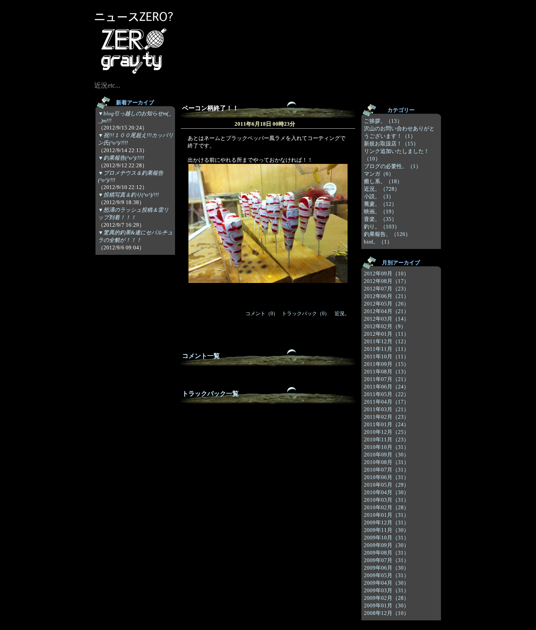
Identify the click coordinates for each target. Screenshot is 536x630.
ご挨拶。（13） (383, 121)
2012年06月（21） (386, 296)
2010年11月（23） (386, 439)
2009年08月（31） (386, 553)
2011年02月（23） (386, 417)
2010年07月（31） (386, 470)
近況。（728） (382, 189)
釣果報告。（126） (387, 234)
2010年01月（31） (386, 515)
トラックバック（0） (306, 313)
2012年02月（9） (385, 326)
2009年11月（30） (386, 530)
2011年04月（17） (386, 402)
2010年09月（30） (386, 454)
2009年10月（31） (386, 537)
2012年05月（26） (386, 304)
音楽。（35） (380, 219)
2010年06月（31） (386, 477)
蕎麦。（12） (380, 204)
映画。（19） (380, 211)
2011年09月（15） (386, 364)
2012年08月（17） (386, 281)
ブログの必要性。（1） (392, 166)
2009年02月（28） (386, 598)
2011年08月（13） (386, 371)
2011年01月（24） (386, 424)
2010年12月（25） (386, 432)
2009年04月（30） (386, 583)
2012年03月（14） (386, 319)
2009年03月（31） (386, 590)
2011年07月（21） (386, 379)
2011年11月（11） (386, 349)
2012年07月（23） (386, 288)
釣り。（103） (382, 226)
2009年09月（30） (386, 545)
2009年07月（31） (386, 560)
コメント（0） (261, 313)
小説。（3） (379, 196)
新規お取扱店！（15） (391, 143)
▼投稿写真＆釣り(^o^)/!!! (128, 195)
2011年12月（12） (386, 341)
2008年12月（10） (386, 613)
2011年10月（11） (386, 356)
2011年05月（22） (386, 394)
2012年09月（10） (386, 273)
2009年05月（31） (386, 575)
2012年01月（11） (386, 334)
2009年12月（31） (386, 522)
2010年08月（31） (386, 462)
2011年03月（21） (386, 409)
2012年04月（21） (386, 311)
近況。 (342, 313)
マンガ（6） (379, 174)
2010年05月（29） (386, 485)
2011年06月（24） (386, 387)
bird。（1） (378, 242)
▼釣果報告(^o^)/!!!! (121, 158)
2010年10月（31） (386, 447)
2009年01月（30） (386, 605)
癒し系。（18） (383, 181)
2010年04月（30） (386, 492)
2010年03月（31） (386, 500)
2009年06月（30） (386, 568)
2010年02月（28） (386, 507)
